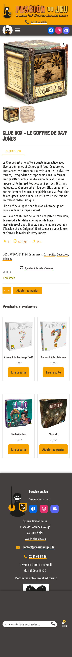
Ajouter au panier (27, 290)
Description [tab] (13, 151)
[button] (63, 44)
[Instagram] (58, 30)
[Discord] (66, 30)
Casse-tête (49, 254)
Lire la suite (18, 372)
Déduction (62, 254)
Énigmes (7, 258)
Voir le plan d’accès (35, 539)
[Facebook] (51, 30)
